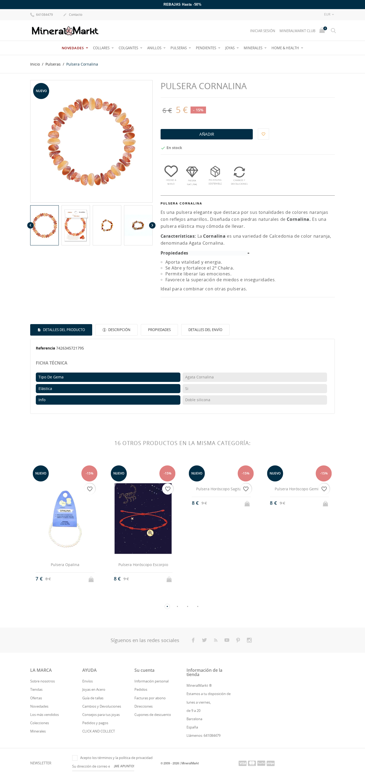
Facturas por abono (150, 698)
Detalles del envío (205, 329)
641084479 (44, 14)
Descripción (118, 329)
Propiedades (159, 329)
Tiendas (36, 689)
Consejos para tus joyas (101, 714)
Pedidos (140, 689)
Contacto (72, 14)
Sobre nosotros (42, 681)
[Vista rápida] (60, 579)
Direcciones (143, 706)
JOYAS (230, 47)
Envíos (87, 681)
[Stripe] (271, 763)
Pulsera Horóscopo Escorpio (143, 564)
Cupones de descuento (152, 714)
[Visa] (243, 763)
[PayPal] (261, 763)
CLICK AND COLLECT (98, 731)
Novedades (73, 47)
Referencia (45, 348)
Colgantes (129, 47)
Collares (101, 47)
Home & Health (285, 47)
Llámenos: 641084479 (203, 735)
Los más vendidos (44, 714)
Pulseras (179, 47)
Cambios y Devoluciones (101, 706)
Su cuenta (144, 670)
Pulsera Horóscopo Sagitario (221, 488)
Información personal (151, 681)
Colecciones (39, 722)
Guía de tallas (92, 698)
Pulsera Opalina (65, 564)
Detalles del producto (63, 329)
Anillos (154, 47)
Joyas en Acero (93, 689)
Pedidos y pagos (95, 722)
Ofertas (36, 698)
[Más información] (70, 579)
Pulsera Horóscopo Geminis (299, 488)
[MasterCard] (252, 763)
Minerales (253, 47)
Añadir (206, 134)
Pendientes (206, 47)
